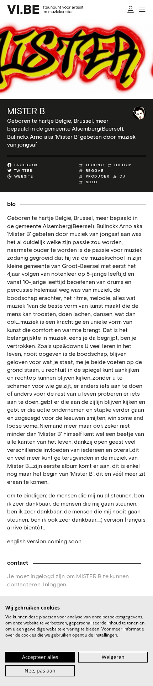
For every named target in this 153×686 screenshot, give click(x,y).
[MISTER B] (139, 113)
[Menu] (143, 9)
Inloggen (54, 585)
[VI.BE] (45, 9)
